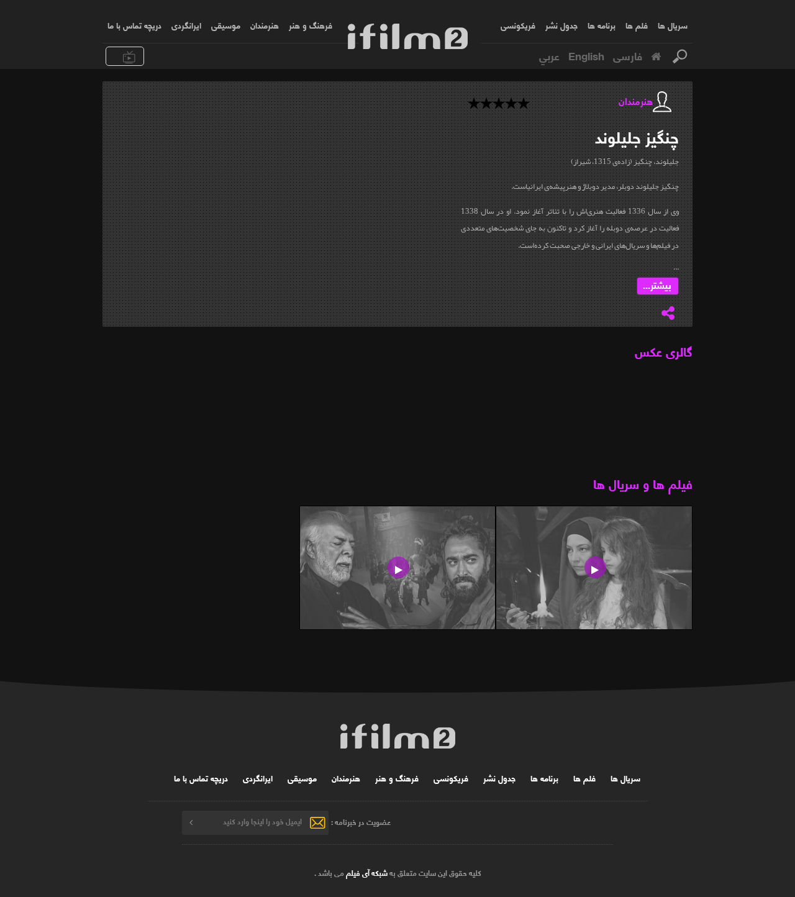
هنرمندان (264, 24)
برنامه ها (602, 24)
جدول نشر (561, 24)
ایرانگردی (186, 24)
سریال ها (673, 24)
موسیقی (225, 24)
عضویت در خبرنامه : (361, 821)
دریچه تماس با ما (134, 24)
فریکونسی (518, 24)
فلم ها (636, 24)
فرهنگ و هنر (310, 24)
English (586, 55)
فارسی (627, 55)
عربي (549, 55)
